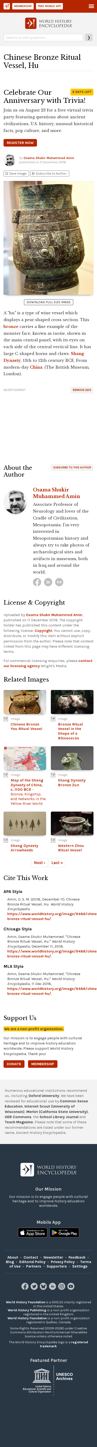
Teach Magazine (19, 1122)
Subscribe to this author (72, 467)
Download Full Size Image (49, 302)
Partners (33, 1266)
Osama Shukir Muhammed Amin (49, 158)
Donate (14, 1064)
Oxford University (43, 1095)
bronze (11, 326)
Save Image (15, 173)
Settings (80, 1266)
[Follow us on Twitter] (35, 1288)
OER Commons (18, 1117)
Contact (31, 1257)
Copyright (43, 630)
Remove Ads (82, 390)
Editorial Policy (32, 1262)
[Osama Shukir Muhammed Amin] (37, 582)
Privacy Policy (63, 1262)
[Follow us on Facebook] (25, 1288)
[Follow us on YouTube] (71, 1288)
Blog (10, 1262)
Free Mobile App (49, 6)
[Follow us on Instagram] (62, 1288)
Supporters (57, 1266)
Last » (57, 862)
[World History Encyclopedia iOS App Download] (32, 1233)
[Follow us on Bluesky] (44, 1288)
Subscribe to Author (49, 173)
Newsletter (53, 1257)
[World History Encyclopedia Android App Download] (64, 1233)
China (36, 367)
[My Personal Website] (59, 582)
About (12, 1257)
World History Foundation (25, 1302)
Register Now (20, 142)
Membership (23, 6)
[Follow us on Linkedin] (53, 1288)
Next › (39, 862)
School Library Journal (59, 1117)
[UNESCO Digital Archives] (48, 1380)
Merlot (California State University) (57, 1111)
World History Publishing (27, 1310)
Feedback (77, 1257)
